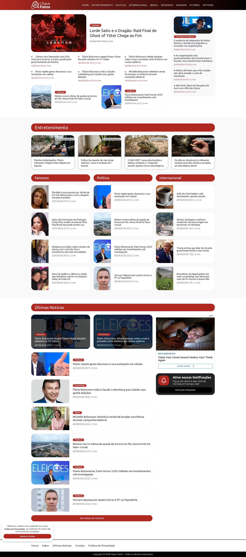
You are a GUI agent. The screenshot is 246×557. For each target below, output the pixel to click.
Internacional (138, 5)
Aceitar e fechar (27, 536)
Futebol (195, 5)
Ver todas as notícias (92, 518)
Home (85, 5)
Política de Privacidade (101, 545)
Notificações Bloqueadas (185, 390)
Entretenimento (102, 5)
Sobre (45, 545)
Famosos (181, 5)
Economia (167, 5)
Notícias (208, 5)
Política (121, 5)
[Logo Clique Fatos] (40, 5)
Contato (80, 545)
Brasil (154, 5)
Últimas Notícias (62, 545)
